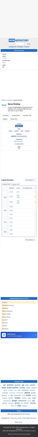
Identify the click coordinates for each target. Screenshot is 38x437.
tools (12, 406)
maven (11, 398)
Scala (12, 418)
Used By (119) (27, 115)
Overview (6, 115)
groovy (5, 395)
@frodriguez (26, 414)
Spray (4, 56)
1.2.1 (11, 214)
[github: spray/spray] (19, 148)
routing (16, 131)
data (19, 390)
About (27, 46)
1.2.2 (11, 210)
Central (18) (6, 184)
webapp (24, 406)
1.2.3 (11, 206)
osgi (22, 131)
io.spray (9, 100)
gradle (33, 393)
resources (22, 401)
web (19, 406)
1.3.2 (11, 202)
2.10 (18, 197)
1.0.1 (11, 230)
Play (15, 418)
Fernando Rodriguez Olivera (26, 430)
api (23, 385)
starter (26, 403)
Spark (20, 418)
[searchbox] (14, 43)
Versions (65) (16, 115)
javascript (18, 395)
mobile (18, 398)
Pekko (24, 418)
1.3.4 (11, 192)
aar (4, 385)
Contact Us (16, 434)
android (10, 385)
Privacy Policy (25, 434)
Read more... (19, 422)
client (28, 388)
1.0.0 (11, 234)
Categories (12, 46)
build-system (13, 388)
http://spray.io (18, 141)
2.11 (18, 192)
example (5, 393)
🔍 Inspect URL (19, 144)
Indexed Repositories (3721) (19, 298)
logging (5, 398)
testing (33, 403)
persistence (7, 400)
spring (17, 403)
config (10, 390)
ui (16, 406)
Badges (5, 119)
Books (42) (14, 119)
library (34, 395)
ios (12, 395)
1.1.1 (11, 226)
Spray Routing (14, 104)
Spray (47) (15, 184)
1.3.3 (11, 196)
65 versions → (30, 180)
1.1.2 (11, 222)
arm (27, 385)
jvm (24, 395)
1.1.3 (11, 218)
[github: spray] (3, 67)
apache (18, 385)
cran (15, 390)
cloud (5, 390)
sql (22, 403)
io (9, 395)
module (24, 398)
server (5, 403)
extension (12, 393)
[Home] (19, 41)
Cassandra (33, 418)
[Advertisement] (19, 19)
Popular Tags (19, 381)
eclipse (32, 390)
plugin (15, 401)
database (25, 390)
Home (3, 100)
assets (32, 385)
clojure (33, 388)
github (27, 393)
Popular (20, 46)
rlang (29, 400)
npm (29, 398)
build (4, 388)
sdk (33, 401)
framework (20, 393)
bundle (27, 131)
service (11, 403)
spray (10, 131)
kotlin (28, 395)
